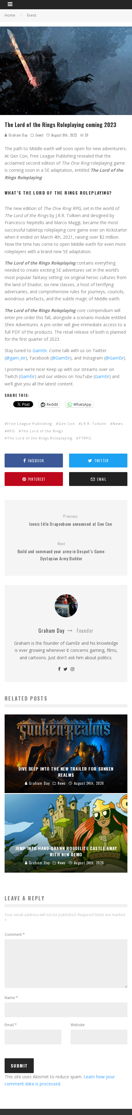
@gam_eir (15, 358)
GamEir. (40, 350)
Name (11, 997)
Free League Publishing (29, 423)
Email (11, 1024)
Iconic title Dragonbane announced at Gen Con (70, 520)
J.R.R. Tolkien (94, 423)
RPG (11, 431)
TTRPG (85, 438)
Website (78, 1024)
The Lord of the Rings (42, 431)
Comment (15, 934)
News (118, 423)
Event (40, 135)
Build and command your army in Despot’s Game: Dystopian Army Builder (61, 551)
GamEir (27, 376)
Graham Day (17, 135)
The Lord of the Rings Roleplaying (39, 438)
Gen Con (66, 423)
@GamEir (61, 358)
